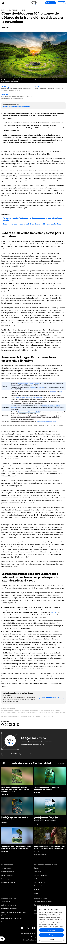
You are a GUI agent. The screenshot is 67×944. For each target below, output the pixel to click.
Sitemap (33, 937)
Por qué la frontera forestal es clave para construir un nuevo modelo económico (49, 847)
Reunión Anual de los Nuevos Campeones (16, 106)
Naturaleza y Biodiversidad (13, 10)
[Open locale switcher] (2, 939)
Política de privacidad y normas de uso (33, 933)
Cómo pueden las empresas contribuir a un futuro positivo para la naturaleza (32, 224)
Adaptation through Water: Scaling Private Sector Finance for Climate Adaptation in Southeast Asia (47, 819)
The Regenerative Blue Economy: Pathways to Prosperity (46, 788)
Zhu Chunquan (6, 87)
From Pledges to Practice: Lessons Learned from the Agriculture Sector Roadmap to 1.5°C (15, 789)
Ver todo (62, 763)
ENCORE (54, 612)
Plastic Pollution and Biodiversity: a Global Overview (14, 818)
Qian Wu (37, 87)
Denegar (51, 935)
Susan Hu (4, 94)
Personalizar (51, 939)
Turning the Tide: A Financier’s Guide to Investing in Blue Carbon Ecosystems (16, 847)
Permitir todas (51, 930)
